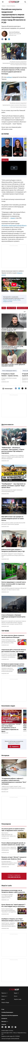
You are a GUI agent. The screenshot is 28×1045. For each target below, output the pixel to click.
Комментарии (8, 388)
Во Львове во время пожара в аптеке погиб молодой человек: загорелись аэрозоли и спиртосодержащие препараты (12, 666)
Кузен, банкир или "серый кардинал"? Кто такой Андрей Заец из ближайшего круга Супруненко (13, 906)
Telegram (5, 300)
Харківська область (22, 308)
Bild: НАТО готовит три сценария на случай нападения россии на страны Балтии (12, 518)
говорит (12, 218)
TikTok (10, 301)
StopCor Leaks (6, 885)
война (3, 308)
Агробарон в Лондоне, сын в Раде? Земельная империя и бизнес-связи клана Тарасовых (12, 920)
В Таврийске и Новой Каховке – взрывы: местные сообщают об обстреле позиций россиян (10, 376)
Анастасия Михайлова (14, 32)
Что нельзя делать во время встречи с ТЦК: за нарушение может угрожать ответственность (13, 830)
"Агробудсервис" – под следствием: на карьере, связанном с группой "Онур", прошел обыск (13, 486)
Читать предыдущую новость (9, 370)
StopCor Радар (5, 1002)
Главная (3, 6)
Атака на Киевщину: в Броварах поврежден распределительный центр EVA (13, 617)
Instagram (5, 301)
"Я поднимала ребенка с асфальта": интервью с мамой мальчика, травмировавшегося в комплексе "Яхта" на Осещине (13, 781)
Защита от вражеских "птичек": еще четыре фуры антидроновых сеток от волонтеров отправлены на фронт (11, 727)
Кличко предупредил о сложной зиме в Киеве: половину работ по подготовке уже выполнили (13, 584)
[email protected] (15, 1038)
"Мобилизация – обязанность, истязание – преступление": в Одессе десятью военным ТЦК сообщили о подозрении (12, 450)
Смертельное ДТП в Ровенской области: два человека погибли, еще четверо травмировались (13, 651)
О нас (2, 1009)
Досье (3, 999)
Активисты (4, 1018)
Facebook (10, 300)
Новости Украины (11, 6)
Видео (15, 993)
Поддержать (15, 746)
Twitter (18, 300)
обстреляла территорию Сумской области (13, 225)
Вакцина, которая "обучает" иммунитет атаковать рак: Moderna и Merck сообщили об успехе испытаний (13, 859)
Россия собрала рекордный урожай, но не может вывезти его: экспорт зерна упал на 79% (13, 845)
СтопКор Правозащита (7, 1012)
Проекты (3, 993)
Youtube (15, 300)
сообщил (9, 77)
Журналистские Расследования (9, 1015)
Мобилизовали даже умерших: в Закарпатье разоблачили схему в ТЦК (13, 550)
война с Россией (11, 308)
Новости (3, 996)
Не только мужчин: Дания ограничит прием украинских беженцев (12, 636)
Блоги (15, 996)
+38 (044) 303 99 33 (14, 877)
